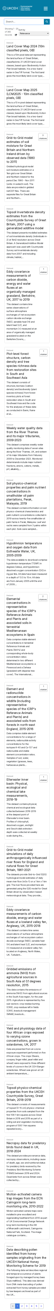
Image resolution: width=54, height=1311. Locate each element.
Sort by (22, 30)
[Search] (47, 21)
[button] (16, 35)
